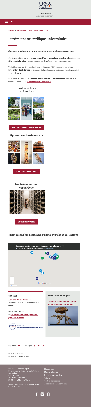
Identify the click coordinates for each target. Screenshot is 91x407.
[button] (12, 22)
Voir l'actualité (26, 221)
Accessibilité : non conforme (55, 384)
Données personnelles (53, 375)
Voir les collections (26, 171)
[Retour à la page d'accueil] (45, 5)
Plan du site (49, 369)
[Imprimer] (18, 345)
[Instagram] (42, 395)
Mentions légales (51, 372)
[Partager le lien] (43, 345)
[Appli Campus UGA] (48, 395)
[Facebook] (37, 395)
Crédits (47, 378)
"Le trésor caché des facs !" (39, 81)
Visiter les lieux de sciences (26, 127)
